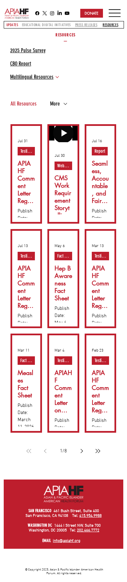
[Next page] (82, 451)
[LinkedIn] (59, 13)
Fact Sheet (64, 256)
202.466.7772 (88, 530)
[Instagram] (52, 13)
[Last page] (98, 451)
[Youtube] (67, 13)
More (55, 103)
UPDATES (12, 25)
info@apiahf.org (66, 541)
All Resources (23, 103)
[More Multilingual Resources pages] (57, 77)
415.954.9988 (90, 515)
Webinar (63, 166)
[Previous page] (45, 451)
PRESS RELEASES (86, 25)
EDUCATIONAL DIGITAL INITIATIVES (46, 25)
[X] (44, 13)
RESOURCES (110, 25)
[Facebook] (37, 13)
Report (99, 151)
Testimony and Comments (27, 151)
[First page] (29, 451)
